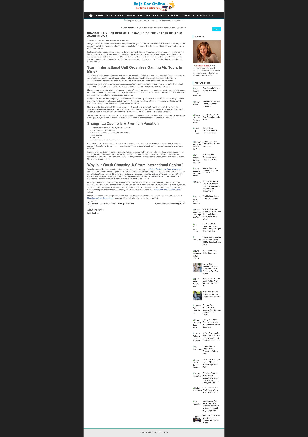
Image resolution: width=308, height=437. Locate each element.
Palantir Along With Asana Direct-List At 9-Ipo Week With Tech (112, 203)
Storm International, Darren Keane (167, 189)
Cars (118, 15)
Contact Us (204, 15)
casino (132, 109)
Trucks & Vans (154, 15)
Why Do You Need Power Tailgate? (168, 202)
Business (125, 40)
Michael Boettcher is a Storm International (165, 169)
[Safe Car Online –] (91, 15)
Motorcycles (134, 15)
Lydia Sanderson (109, 40)
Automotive (103, 15)
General (187, 15)
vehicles (173, 15)
